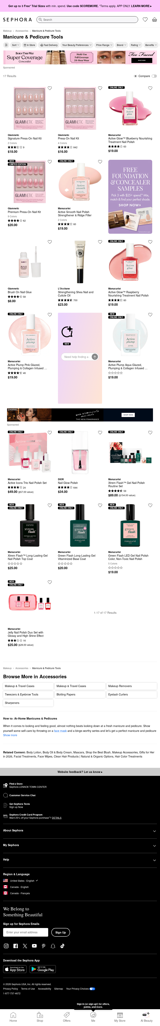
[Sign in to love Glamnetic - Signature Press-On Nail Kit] (49, 88)
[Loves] (145, 19)
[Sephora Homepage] (17, 19)
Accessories (21, 30)
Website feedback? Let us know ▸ (80, 772)
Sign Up (60, 932)
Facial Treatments (25, 756)
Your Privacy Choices (77, 988)
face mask (60, 731)
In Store (31, 45)
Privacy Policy (10, 988)
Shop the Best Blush (98, 752)
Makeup (7, 30)
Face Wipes (45, 756)
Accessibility (44, 988)
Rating (134, 45)
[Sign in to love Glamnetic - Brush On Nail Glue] (49, 241)
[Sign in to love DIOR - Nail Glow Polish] (100, 432)
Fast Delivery (51, 45)
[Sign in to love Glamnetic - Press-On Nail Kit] (100, 88)
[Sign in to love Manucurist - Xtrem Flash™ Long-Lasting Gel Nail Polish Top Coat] (49, 505)
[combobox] (87, 19)
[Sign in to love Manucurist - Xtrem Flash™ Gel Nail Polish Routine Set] (150, 432)
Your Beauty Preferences (75, 45)
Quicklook (30, 127)
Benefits (149, 45)
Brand (120, 45)
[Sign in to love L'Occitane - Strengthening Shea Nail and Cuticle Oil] (100, 241)
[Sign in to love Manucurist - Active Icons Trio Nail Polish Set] (49, 432)
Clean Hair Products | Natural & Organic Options (83, 756)
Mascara (78, 752)
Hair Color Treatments (128, 756)
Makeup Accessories (125, 752)
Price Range (102, 45)
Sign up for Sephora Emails (21, 924)
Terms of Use (28, 988)
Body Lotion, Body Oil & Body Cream (49, 752)
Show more (10, 735)
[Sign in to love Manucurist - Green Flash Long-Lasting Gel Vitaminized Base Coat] (100, 505)
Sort (14, 45)
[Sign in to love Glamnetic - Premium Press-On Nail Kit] (49, 161)
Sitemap (58, 988)
